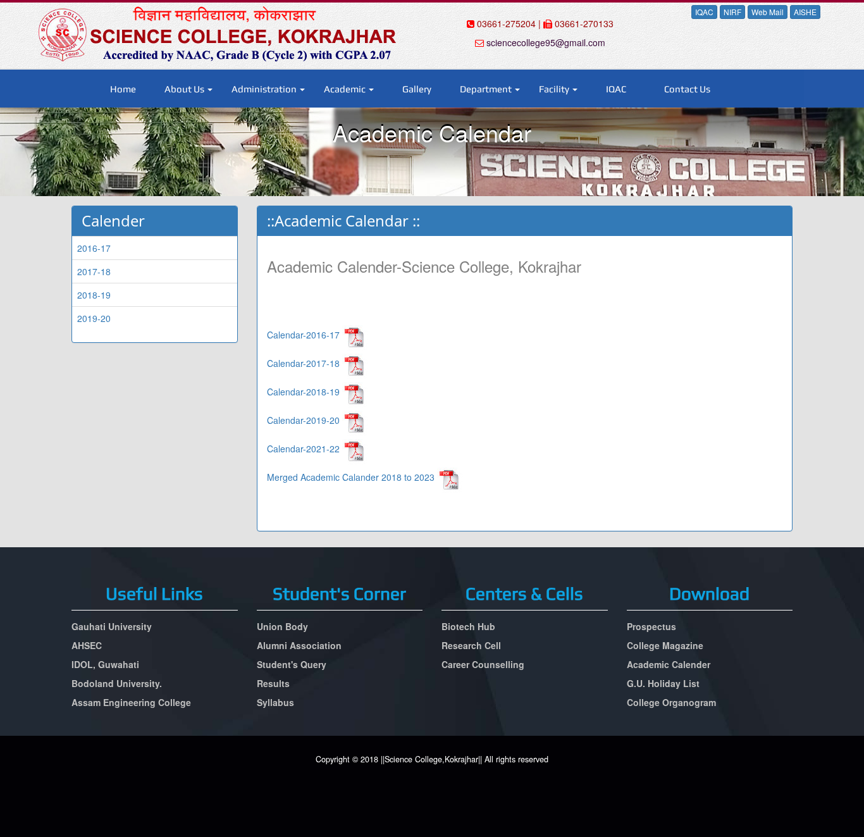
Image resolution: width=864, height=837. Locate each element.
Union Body (282, 626)
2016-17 (94, 248)
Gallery (416, 89)
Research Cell (471, 645)
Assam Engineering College (131, 702)
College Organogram (671, 702)
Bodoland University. (116, 683)
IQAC (704, 11)
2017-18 (94, 271)
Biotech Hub (468, 626)
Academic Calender (668, 664)
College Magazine (665, 645)
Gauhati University (111, 626)
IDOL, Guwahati (105, 664)
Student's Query (291, 664)
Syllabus (275, 702)
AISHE (805, 11)
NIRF (732, 11)
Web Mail (767, 11)
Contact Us (687, 89)
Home (123, 89)
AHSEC (86, 645)
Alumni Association (299, 645)
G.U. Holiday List (663, 683)
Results (273, 683)
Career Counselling (482, 664)
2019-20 (94, 318)
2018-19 (94, 294)
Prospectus (651, 626)
